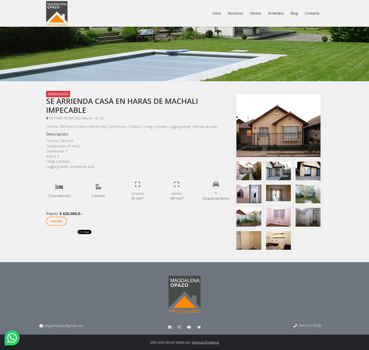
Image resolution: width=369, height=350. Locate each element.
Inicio (216, 13)
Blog (294, 13)
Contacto (312, 13)
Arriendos (276, 13)
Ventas (255, 13)
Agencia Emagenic (205, 342)
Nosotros (235, 13)
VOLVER (56, 221)
